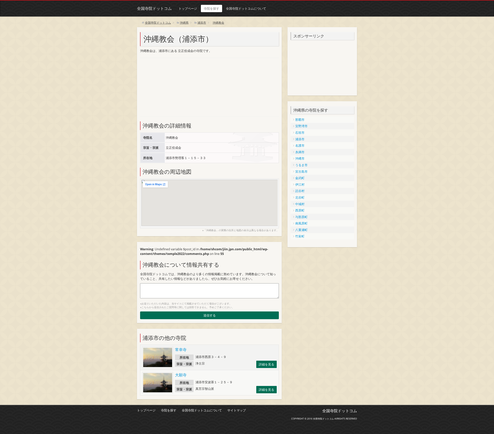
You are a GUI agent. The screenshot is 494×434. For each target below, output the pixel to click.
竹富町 (300, 236)
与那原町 (301, 217)
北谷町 (300, 197)
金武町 (300, 178)
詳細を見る (266, 364)
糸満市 (300, 152)
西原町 (300, 210)
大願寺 (181, 374)
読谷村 (300, 191)
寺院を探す (211, 8)
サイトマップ (236, 410)
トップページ (187, 8)
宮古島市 (301, 171)
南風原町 (301, 223)
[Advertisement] (169, 87)
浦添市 (300, 139)
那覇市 (300, 120)
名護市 (300, 145)
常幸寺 (181, 349)
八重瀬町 (301, 230)
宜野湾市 (301, 126)
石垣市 (300, 132)
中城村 (300, 204)
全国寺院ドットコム (154, 8)
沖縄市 (300, 158)
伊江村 (300, 184)
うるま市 (301, 165)
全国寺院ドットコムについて (246, 8)
